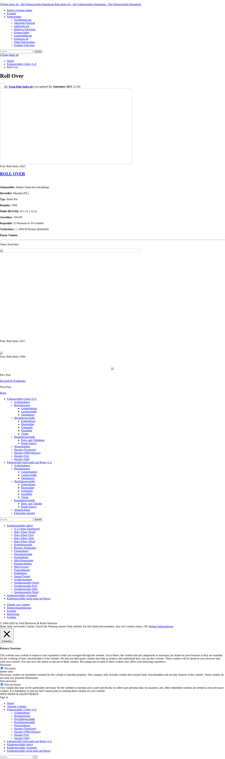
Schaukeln (27, 427)
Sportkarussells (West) (26, 592)
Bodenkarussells (23, 544)
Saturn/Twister (22, 576)
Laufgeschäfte (29, 411)
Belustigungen (22, 405)
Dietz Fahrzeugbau (24, 42)
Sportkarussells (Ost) (25, 585)
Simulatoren (27, 414)
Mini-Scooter (21, 566)
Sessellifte (26, 430)
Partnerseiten (14, 16)
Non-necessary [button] (8, 681)
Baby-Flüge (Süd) (24, 538)
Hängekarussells (23, 554)
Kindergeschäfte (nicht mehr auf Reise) (28, 598)
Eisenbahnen (21, 550)
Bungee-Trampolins (25, 547)
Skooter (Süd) (22, 459)
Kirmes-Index (21, 32)
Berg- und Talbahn (31, 503)
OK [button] (146, 626)
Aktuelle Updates (16, 706)
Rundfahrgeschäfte (24, 436)
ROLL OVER (12, 173)
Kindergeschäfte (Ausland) (22, 595)
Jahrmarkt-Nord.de (24, 22)
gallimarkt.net (21, 26)
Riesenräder (27, 424)
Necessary (10, 668)
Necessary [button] (5, 664)
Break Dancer (29, 443)
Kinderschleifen (23, 563)
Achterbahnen (22, 402)
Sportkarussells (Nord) (26, 582)
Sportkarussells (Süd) (26, 589)
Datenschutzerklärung (19, 607)
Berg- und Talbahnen (33, 440)
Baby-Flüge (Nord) (25, 531)
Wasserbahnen (22, 446)
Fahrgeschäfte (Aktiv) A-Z (22, 398)
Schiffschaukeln (23, 579)
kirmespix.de (21, 38)
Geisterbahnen (29, 408)
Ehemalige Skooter (24, 513)
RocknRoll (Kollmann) (13, 380)
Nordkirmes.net (22, 19)
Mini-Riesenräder (23, 560)
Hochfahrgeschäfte (24, 417)
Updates (11, 617)
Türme (24, 433)
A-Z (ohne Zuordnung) (27, 528)
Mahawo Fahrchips (25, 29)
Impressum (13, 614)
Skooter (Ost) (21, 455)
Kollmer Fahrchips (24, 45)
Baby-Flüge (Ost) (24, 535)
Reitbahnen (20, 573)
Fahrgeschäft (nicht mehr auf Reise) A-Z (29, 462)
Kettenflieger (28, 421)
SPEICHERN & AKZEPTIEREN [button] (19, 694)
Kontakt (11, 13)
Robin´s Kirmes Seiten (19, 10)
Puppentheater (22, 570)
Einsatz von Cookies (18, 604)
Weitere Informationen (161, 626)
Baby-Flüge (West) (24, 541)
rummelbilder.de (23, 35)
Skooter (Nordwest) (25, 449)
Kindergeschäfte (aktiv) (20, 525)
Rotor (3, 392)
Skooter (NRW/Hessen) (27, 452)
